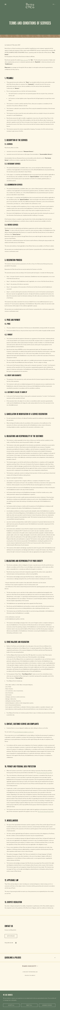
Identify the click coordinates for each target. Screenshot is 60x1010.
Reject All (29, 1005)
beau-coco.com (24, 60)
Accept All (11, 1005)
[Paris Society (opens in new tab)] (30, 966)
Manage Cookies (47, 1005)
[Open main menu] (5, 4)
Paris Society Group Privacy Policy (44, 772)
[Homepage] (30, 5)
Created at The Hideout (30, 975)
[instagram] (16, 943)
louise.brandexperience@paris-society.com (24, 732)
